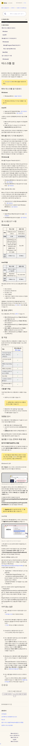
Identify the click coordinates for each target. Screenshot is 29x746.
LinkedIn (7, 685)
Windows (5, 31)
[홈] (6, 3)
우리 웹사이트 (8, 81)
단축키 (16, 314)
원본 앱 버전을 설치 (14, 669)
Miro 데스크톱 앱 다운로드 (8, 28)
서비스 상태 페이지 (14, 735)
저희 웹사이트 (9, 614)
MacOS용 (5, 52)
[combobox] (14, 13)
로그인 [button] (25, 2)
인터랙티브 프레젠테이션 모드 (9, 716)
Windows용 (6, 41)
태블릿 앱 (24, 680)
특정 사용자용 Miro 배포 (9, 48)
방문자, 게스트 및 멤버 (7, 725)
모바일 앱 (7, 681)
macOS (4, 35)
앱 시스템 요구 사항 (7, 55)
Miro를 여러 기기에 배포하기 (9, 38)
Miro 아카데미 (14, 741)
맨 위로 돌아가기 (5, 704)
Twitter (5, 685)
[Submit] (4, 13)
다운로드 (14, 456)
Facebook (2, 685)
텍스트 (3, 719)
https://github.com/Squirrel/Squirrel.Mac (12, 565)
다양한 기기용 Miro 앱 (21, 7)
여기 (16, 305)
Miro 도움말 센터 (5, 7)
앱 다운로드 (10, 203)
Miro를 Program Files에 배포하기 (11, 45)
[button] (0, 744)
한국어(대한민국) (19, 2)
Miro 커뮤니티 (14, 737)
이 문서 (7, 625)
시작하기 (13, 7)
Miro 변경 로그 (14, 733)
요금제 (14, 739)
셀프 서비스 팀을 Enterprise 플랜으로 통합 (12, 722)
